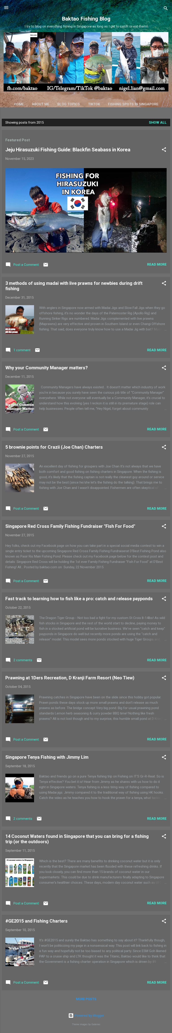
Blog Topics (68, 104)
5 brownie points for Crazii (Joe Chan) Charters (54, 447)
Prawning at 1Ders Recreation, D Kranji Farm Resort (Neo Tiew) (69, 677)
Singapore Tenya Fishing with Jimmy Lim (46, 757)
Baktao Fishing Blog (86, 19)
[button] (164, 150)
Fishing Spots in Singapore (133, 104)
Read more (157, 264)
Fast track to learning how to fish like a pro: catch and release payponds (79, 598)
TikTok (94, 104)
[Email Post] (45, 266)
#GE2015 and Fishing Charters (36, 921)
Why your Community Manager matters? (46, 367)
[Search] (165, 9)
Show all (158, 122)
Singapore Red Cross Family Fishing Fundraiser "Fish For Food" (70, 526)
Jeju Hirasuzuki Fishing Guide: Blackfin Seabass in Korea (67, 149)
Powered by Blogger (89, 1016)
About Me (40, 104)
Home (19, 104)
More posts (86, 999)
